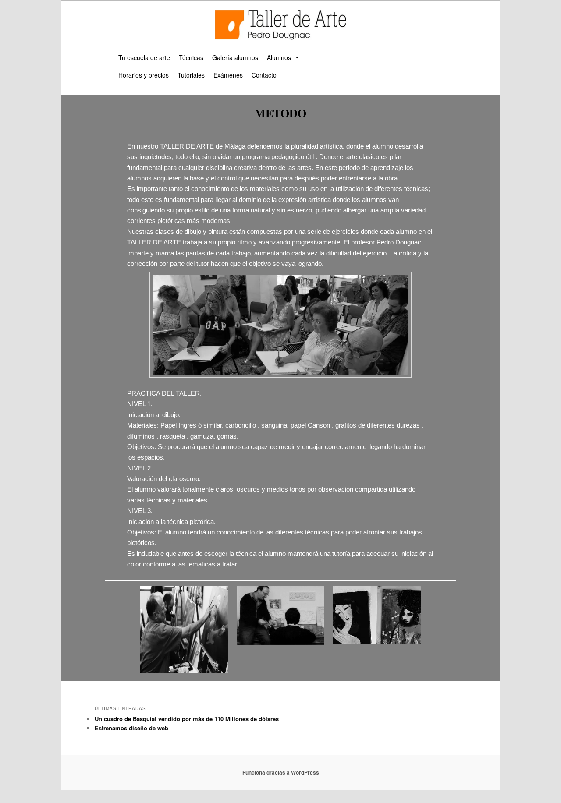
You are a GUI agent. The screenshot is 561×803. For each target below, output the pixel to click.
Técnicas (191, 57)
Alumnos (279, 57)
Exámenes (228, 75)
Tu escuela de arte (144, 57)
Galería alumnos (235, 57)
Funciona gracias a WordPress (280, 772)
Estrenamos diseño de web (131, 728)
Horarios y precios (143, 75)
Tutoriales (191, 75)
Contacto (264, 75)
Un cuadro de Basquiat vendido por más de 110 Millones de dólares (187, 719)
